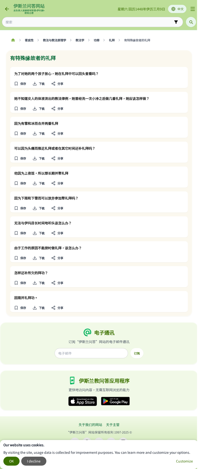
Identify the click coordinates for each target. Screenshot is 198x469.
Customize (184, 461)
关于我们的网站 (90, 424)
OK (11, 461)
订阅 (137, 353)
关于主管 (113, 424)
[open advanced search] (176, 22)
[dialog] (99, 454)
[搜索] (191, 22)
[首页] (13, 40)
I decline (34, 461)
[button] (20, 83)
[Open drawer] (192, 9)
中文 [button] (180, 9)
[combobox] (89, 22)
